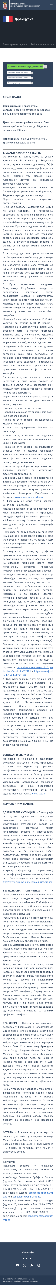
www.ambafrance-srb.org (29, 497)
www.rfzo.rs (38, 793)
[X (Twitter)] (24, 1265)
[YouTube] (17, 1265)
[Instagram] (39, 1265)
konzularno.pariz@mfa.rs (26, 1196)
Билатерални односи (15, 44)
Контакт (28, 1258)
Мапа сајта (28, 1252)
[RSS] (31, 1265)
